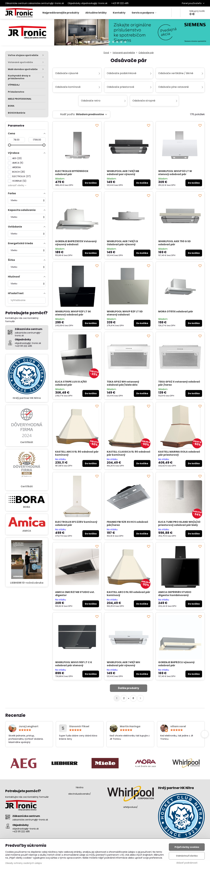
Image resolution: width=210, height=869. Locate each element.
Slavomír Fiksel (79, 726)
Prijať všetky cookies (187, 847)
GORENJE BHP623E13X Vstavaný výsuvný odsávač (76, 243)
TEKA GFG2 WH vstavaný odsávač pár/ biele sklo (123, 383)
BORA (26, 507)
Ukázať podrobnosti (186, 862)
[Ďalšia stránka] (140, 698)
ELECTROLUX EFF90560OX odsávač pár (71, 172)
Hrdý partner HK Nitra (27, 398)
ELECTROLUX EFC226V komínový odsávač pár (76, 523)
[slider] (9, 145)
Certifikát (26, 442)
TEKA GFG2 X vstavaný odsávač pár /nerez (179, 383)
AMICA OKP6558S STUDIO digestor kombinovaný (174, 593)
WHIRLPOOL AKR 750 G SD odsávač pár (174, 243)
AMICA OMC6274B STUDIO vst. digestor (75, 593)
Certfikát (27, 486)
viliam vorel (178, 726)
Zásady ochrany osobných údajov (23, 863)
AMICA (26, 531)
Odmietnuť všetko (187, 855)
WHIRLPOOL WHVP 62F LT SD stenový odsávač (125, 313)
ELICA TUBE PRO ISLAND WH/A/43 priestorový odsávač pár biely (179, 523)
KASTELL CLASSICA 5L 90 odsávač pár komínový (128, 453)
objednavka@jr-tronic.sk (25, 828)
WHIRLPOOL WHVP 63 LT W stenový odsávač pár (175, 172)
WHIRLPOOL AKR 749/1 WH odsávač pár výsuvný (123, 663)
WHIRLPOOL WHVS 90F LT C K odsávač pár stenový (73, 663)
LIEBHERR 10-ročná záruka (26, 583)
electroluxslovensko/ (79, 793)
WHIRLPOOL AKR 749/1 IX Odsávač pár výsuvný (122, 243)
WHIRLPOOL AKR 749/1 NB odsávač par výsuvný (123, 172)
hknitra (79, 787)
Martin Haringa (130, 726)
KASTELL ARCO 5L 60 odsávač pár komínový (128, 593)
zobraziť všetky (16, 185)
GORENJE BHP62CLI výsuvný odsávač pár (176, 663)
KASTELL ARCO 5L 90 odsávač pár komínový (77, 453)
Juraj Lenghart (28, 726)
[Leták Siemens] (105, 33)
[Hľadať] (176, 12)
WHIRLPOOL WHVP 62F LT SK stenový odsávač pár (73, 313)
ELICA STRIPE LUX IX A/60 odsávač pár (71, 383)
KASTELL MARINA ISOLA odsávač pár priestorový (179, 453)
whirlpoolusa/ (130, 807)
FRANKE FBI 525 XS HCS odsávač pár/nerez (127, 523)
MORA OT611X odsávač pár (175, 311)
